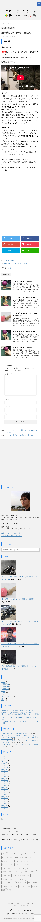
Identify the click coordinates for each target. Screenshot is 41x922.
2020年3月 (4, 762)
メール (7, 406)
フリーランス (6, 875)
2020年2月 (4, 764)
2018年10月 (4, 783)
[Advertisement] (17, 189)
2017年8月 (4, 798)
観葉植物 (35, 886)
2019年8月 (4, 772)
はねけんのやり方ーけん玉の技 (24, 297)
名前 (6, 399)
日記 (29, 886)
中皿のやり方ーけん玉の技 (22, 347)
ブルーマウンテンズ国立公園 (20, 875)
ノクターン (30, 868)
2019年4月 (4, 778)
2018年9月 (4, 785)
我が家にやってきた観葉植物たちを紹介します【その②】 (18, 710)
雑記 (2, 700)
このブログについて (28, 903)
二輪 (25, 882)
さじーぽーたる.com (20, 910)
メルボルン (21, 879)
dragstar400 (23, 854)
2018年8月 (4, 787)
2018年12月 (4, 781)
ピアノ (3, 694)
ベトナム (5, 879)
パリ (21, 872)
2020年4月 (4, 760)
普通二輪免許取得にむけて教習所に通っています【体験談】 (19, 667)
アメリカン (19, 861)
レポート (18, 882)
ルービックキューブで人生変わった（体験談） (15, 733)
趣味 (3, 890)
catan (9, 854)
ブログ (33, 875)
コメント (8, 374)
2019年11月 (4, 767)
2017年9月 (4, 796)
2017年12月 (4, 792)
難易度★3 (5, 689)
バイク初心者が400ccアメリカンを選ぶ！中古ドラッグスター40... (20, 578)
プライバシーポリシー (26, 905)
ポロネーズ (13, 879)
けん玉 (5, 260)
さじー (10, 268)
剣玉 (21, 263)
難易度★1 (5, 684)
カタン (3, 691)
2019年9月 (4, 771)
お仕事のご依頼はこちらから (11, 536)
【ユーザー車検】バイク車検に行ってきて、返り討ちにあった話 (19, 623)
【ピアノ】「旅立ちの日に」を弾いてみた (21, 435)
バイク (3, 692)
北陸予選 (5, 886)
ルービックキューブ (7, 696)
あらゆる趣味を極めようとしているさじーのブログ (20, 914)
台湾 (11, 886)
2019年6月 (4, 774)
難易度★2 (11, 260)
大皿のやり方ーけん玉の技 (22, 281)
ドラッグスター (6, 868)
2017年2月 (4, 808)
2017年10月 (4, 794)
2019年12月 (4, 765)
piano (11, 857)
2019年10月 (4, 769)
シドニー (11, 864)
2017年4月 (4, 805)
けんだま (12, 263)
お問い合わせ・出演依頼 (14, 903)
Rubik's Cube (19, 857)
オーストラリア (29, 861)
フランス (33, 872)
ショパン (18, 864)
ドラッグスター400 (19, 868)
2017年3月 (4, 807)
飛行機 (25, 263)
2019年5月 (4, 776)
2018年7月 (4, 789)
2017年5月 (4, 803)
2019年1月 (4, 780)
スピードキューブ (28, 864)
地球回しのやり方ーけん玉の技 (24, 331)
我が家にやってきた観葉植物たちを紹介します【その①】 (18, 712)
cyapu (32, 735)
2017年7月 (4, 799)
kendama (6, 263)
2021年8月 (4, 756)
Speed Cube (28, 857)
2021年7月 (4, 758)
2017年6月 (4, 801)
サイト (6, 414)
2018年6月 (4, 790)
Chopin (15, 854)
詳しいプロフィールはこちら (11, 533)
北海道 (35, 882)
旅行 (2, 698)
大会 (16, 886)
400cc (4, 854)
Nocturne (5, 857)
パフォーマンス (13, 872)
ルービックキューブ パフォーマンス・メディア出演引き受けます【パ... (20, 645)
